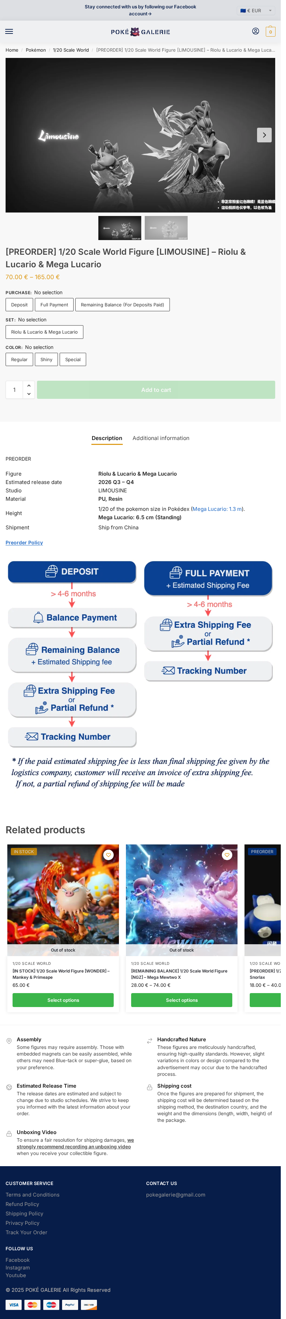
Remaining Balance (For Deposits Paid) (122, 304)
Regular (19, 359)
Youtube (16, 1275)
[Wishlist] (108, 855)
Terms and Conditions (33, 1195)
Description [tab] (107, 438)
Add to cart (156, 389)
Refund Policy (22, 1204)
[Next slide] (264, 135)
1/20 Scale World (71, 50)
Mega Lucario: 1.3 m (217, 509)
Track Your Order (26, 1232)
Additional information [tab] (161, 438)
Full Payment (54, 304)
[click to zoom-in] (143, 135)
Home (12, 50)
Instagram (18, 1268)
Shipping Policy (24, 1213)
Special (73, 359)
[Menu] (15, 32)
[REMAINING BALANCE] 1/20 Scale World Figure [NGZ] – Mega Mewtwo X (179, 974)
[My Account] (255, 31)
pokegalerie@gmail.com (175, 1195)
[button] (270, 32)
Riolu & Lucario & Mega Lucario (44, 332)
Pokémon (36, 50)
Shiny (46, 359)
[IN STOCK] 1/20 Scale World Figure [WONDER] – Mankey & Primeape (61, 974)
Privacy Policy (22, 1223)
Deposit (19, 304)
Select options (63, 1000)
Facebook (18, 1260)
